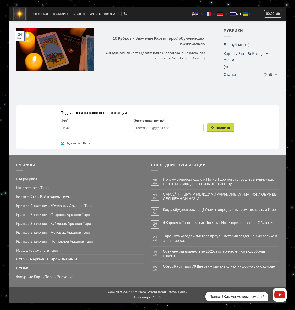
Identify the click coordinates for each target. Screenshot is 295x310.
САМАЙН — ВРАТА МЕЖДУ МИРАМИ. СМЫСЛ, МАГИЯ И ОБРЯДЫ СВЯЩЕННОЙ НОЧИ (220, 196)
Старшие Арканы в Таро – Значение (46, 259)
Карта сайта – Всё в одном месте (246, 56)
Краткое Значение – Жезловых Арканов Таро (54, 206)
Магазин (60, 14)
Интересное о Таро (32, 188)
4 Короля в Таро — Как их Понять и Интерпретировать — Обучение (218, 222)
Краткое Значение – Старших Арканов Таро (53, 214)
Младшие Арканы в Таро (37, 250)
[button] (126, 13)
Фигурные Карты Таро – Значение (45, 277)
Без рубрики (234, 44)
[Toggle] (276, 74)
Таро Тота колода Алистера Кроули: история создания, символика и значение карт (220, 238)
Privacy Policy (176, 292)
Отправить (220, 127)
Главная (40, 14)
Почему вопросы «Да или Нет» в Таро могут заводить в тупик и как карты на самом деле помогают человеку (218, 181)
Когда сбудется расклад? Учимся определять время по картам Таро (219, 209)
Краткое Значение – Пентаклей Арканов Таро (54, 241)
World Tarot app (104, 14)
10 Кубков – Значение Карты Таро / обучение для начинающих (159, 41)
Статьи (79, 14)
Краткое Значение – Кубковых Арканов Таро (53, 223)
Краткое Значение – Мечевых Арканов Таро (53, 232)
